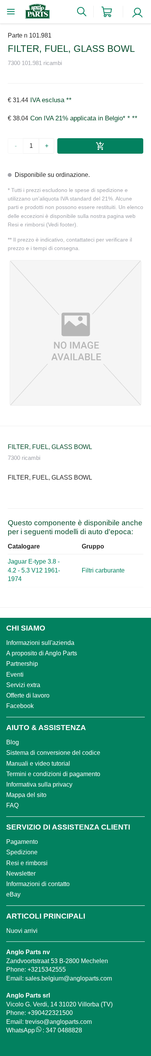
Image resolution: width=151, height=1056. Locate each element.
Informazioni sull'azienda (40, 642)
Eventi (15, 674)
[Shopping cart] (106, 12)
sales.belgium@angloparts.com (68, 978)
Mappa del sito (26, 795)
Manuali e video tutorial (38, 763)
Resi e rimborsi (27, 863)
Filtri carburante (103, 570)
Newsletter (21, 873)
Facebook (20, 706)
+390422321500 (50, 1013)
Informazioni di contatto (38, 884)
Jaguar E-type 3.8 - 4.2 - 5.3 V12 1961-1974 (34, 570)
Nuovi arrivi (22, 930)
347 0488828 (64, 1030)
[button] (75, 333)
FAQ (12, 805)
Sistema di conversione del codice (53, 752)
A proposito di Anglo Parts (41, 653)
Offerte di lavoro (28, 695)
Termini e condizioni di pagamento (53, 774)
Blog (12, 742)
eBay (13, 894)
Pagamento (22, 841)
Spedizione (22, 852)
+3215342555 (46, 969)
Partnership (22, 663)
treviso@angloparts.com (58, 1021)
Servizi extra (23, 685)
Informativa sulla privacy (39, 784)
